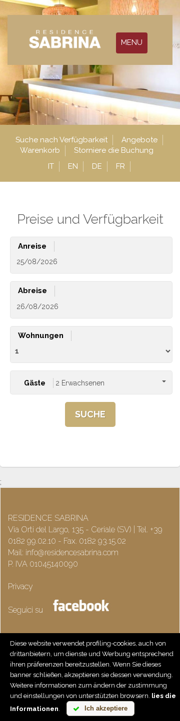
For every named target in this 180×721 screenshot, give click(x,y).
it (51, 166)
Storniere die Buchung (114, 150)
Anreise (32, 246)
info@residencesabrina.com (72, 552)
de (97, 166)
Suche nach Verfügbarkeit (62, 139)
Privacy (20, 586)
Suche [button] (90, 414)
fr (120, 166)
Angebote (140, 139)
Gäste (35, 383)
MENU (131, 42)
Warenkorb (40, 150)
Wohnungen (41, 335)
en (73, 166)
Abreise (32, 290)
